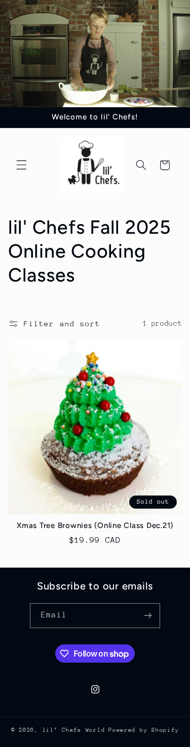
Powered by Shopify (143, 730)
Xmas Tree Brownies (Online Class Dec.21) (95, 525)
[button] (21, 165)
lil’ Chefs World (74, 730)
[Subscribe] (147, 615)
